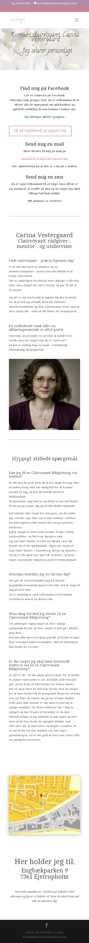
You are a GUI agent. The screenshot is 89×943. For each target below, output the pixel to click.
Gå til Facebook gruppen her (40, 131)
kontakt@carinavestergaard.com (45, 159)
